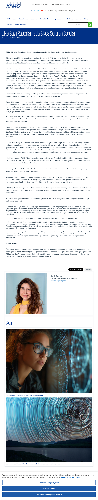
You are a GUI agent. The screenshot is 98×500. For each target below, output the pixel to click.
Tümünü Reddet (49, 489)
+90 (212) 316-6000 (42, 4)
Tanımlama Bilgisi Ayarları (49, 483)
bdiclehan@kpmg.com (58, 281)
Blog (85, 19)
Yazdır (88, 269)
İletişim (9, 25)
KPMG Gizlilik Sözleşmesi (70, 477)
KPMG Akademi (20, 25)
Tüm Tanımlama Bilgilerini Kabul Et (49, 494)
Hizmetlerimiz (23, 19)
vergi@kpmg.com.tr (62, 4)
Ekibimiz (34, 19)
